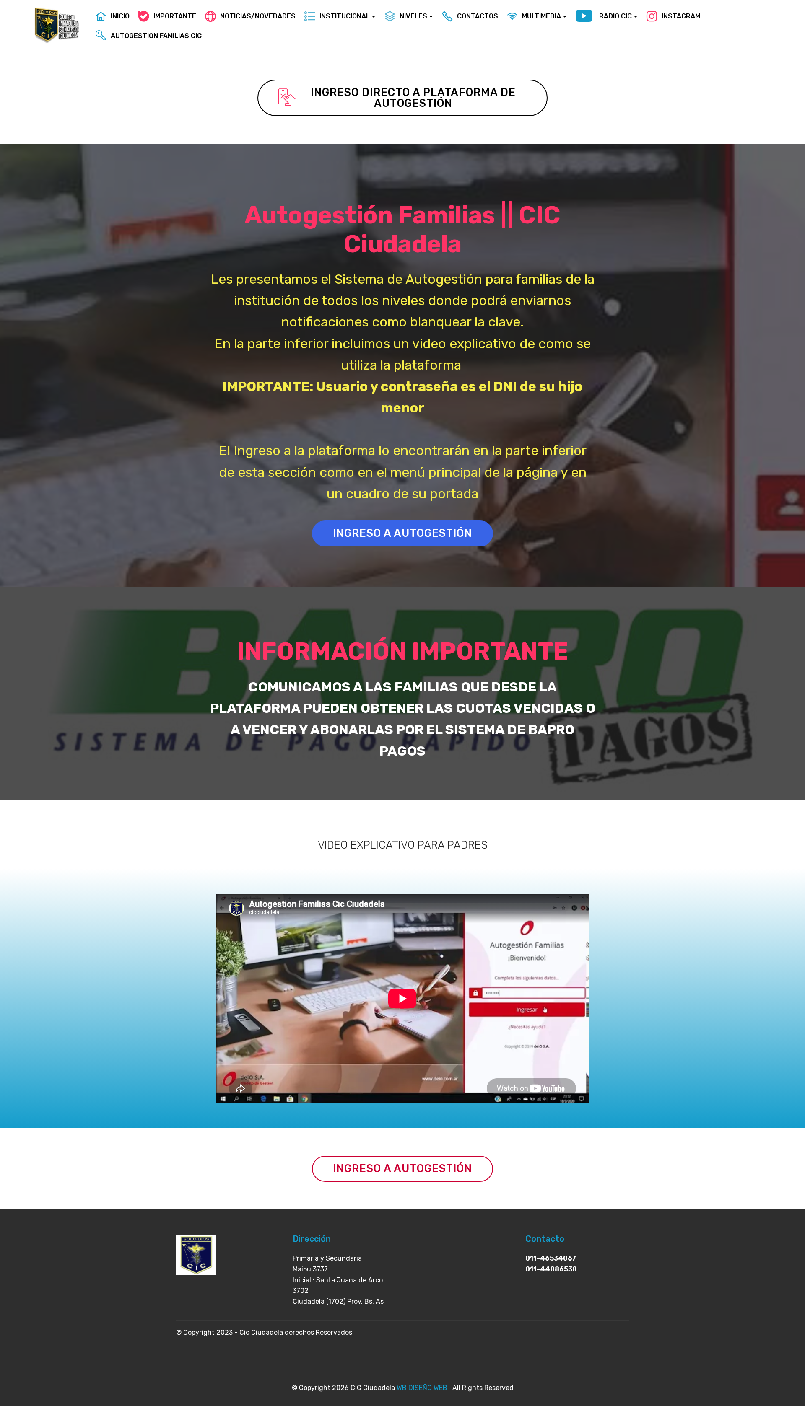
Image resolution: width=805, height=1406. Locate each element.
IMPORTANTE (174, 16)
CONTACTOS (477, 16)
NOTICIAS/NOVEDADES (258, 16)
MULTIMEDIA (541, 16)
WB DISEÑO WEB (422, 1388)
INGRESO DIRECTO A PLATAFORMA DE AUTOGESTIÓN (413, 97)
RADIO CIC (615, 16)
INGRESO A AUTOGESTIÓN (402, 533)
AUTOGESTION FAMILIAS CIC (156, 36)
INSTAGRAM (681, 16)
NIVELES (413, 16)
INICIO (120, 16)
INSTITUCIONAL (344, 16)
